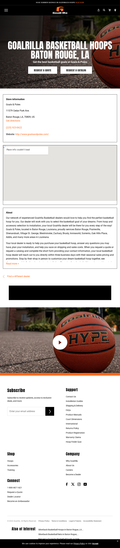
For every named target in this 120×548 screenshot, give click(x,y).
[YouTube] (85, 484)
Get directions (13, 120)
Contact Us (71, 396)
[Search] (104, 10)
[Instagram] (79, 484)
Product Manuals (74, 415)
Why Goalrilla (72, 461)
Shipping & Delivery (74, 405)
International (72, 424)
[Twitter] (72, 484)
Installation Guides (74, 401)
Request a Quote (42, 70)
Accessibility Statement (92, 521)
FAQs (68, 410)
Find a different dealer (18, 276)
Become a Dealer (73, 474)
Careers (69, 470)
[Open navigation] (6, 10)
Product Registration (75, 433)
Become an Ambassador (18, 501)
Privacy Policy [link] (79, 543)
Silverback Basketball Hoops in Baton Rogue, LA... (60, 529)
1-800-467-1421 (14, 487)
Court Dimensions (74, 419)
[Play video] (60, 342)
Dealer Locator (14, 496)
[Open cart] (109, 10)
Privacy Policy (43, 521)
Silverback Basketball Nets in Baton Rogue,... (58, 534)
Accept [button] (95, 543)
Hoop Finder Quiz (74, 442)
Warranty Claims (73, 437)
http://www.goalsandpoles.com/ (32, 134)
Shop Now (79, 2)
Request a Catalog (76, 70)
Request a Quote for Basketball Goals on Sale (58, 539)
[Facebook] (66, 484)
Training (11, 470)
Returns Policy (72, 428)
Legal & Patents (75, 521)
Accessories (12, 465)
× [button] (118, 541)
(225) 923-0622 (14, 127)
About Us (70, 465)
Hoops (10, 461)
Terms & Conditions (59, 521)
